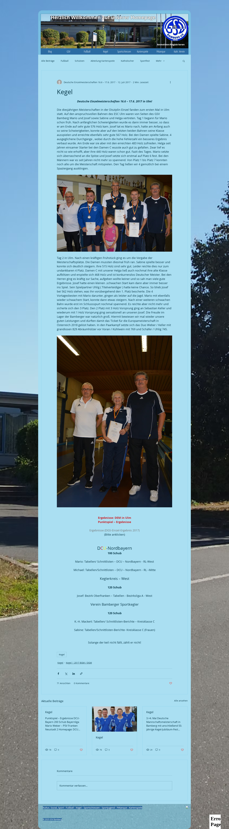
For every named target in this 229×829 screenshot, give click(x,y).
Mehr (159, 60)
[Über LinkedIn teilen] (73, 673)
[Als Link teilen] (81, 673)
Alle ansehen (181, 700)
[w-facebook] (187, 807)
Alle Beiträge (48, 60)
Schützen (79, 60)
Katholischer (127, 60)
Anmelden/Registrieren (171, 44)
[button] (68, 51)
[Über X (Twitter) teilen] (65, 673)
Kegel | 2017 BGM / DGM (79, 662)
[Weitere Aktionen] (170, 82)
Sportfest (145, 60)
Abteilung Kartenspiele (103, 60)
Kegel (62, 654)
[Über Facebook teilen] (58, 673)
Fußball (65, 60)
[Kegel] (114, 719)
